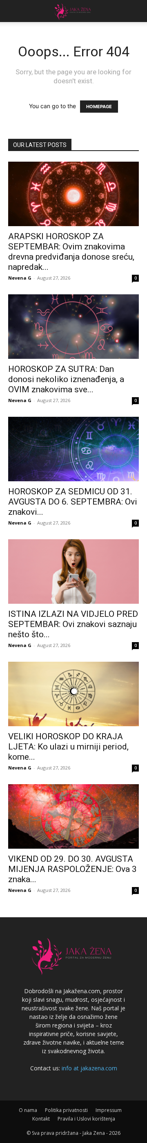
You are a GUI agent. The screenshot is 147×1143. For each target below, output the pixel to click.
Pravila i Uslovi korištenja (86, 1118)
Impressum (109, 1110)
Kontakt (41, 1118)
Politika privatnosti (66, 1110)
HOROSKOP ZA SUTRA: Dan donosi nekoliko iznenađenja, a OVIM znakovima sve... (66, 379)
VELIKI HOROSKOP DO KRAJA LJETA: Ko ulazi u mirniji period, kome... (68, 747)
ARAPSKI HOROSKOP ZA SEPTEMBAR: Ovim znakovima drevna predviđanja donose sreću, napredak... (71, 251)
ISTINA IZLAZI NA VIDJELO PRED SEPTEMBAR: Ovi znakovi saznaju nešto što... (73, 624)
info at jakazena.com (89, 1068)
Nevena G (19, 278)
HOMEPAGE (99, 106)
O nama (28, 1110)
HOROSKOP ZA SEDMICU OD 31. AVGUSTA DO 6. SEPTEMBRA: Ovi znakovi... (72, 502)
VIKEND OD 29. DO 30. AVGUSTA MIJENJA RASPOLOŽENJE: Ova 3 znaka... (72, 869)
